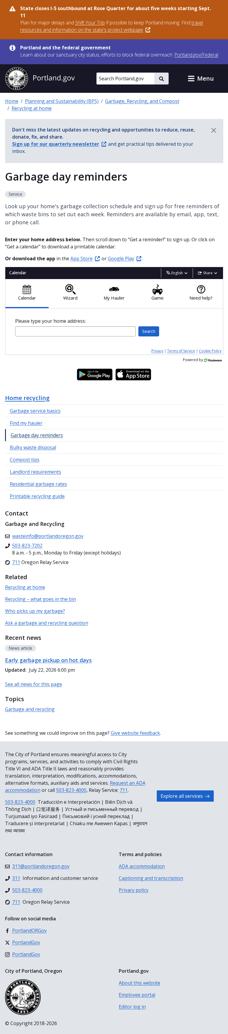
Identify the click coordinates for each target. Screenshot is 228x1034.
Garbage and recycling (30, 709)
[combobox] (75, 331)
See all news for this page (33, 684)
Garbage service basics (35, 411)
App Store (81, 258)
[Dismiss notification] (213, 130)
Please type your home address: (50, 321)
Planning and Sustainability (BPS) (62, 101)
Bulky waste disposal (33, 447)
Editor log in (132, 1006)
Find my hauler (26, 423)
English (177, 272)
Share (207, 272)
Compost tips (24, 459)
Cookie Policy (210, 350)
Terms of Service (181, 350)
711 (124, 790)
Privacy (157, 350)
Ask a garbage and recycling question (46, 623)
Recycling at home (32, 108)
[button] (200, 78)
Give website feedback (135, 733)
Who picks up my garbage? (35, 611)
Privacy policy (133, 890)
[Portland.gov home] (40, 78)
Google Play (121, 258)
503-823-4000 (71, 790)
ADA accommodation (142, 866)
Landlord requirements (35, 472)
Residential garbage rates (38, 484)
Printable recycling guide (37, 496)
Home (11, 101)
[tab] (27, 293)
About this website (139, 983)
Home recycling (27, 398)
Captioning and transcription (151, 878)
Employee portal (137, 994)
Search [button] (148, 331)
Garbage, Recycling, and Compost (142, 101)
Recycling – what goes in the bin (40, 599)
